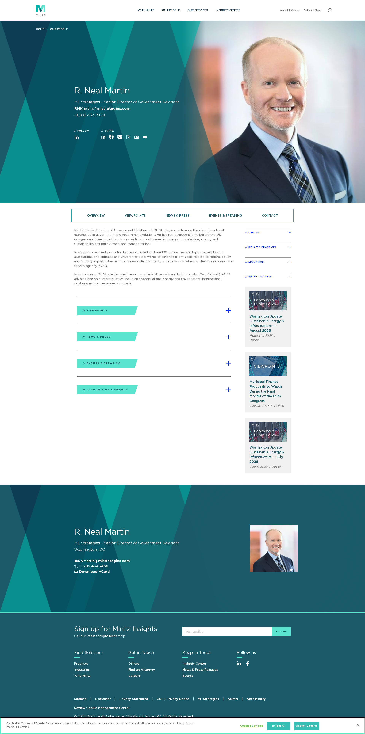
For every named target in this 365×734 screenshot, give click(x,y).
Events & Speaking (225, 215)
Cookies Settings (251, 726)
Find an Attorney (141, 669)
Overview (96, 215)
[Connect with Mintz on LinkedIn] (240, 665)
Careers (295, 10)
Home (40, 29)
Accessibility (256, 699)
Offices (307, 10)
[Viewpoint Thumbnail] (268, 366)
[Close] (358, 725)
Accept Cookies (306, 726)
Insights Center (228, 10)
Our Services (197, 10)
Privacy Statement (133, 699)
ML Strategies (208, 699)
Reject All (278, 726)
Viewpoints (135, 215)
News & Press (177, 215)
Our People (171, 10)
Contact (270, 215)
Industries (82, 669)
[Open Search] (329, 10)
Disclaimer (103, 699)
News (318, 10)
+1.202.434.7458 (93, 566)
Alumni (284, 10)
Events (187, 675)
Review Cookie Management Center (102, 707)
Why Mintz (146, 10)
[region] (182, 725)
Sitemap (80, 699)
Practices (81, 663)
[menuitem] (146, 10)
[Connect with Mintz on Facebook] (250, 665)
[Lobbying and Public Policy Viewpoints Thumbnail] (268, 300)
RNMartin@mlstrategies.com (102, 109)
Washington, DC (89, 550)
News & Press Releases (200, 669)
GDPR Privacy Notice (173, 699)
